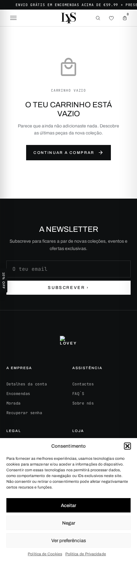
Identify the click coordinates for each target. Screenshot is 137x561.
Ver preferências (68, 540)
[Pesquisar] (98, 18)
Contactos (83, 384)
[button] (127, 446)
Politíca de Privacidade (85, 554)
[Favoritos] (111, 18)
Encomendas (18, 393)
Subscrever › (68, 287)
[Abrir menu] (13, 18)
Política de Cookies (45, 554)
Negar (68, 523)
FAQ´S (78, 393)
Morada (13, 403)
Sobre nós (83, 403)
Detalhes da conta (26, 384)
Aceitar (68, 505)
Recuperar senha (24, 412)
